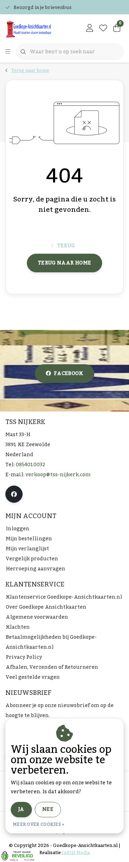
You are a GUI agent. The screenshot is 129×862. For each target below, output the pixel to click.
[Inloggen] (89, 28)
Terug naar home (64, 263)
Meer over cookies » (38, 824)
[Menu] (7, 52)
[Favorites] (103, 28)
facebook (68, 374)
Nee (47, 809)
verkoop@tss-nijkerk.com (58, 475)
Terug (66, 246)
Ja (21, 809)
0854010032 (30, 465)
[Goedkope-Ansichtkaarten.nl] (37, 28)
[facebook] (14, 494)
